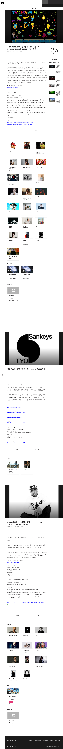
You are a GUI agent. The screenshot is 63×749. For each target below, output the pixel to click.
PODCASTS (35, 3)
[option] (51, 62)
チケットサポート (58, 740)
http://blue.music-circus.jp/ (13, 562)
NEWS (7, 1)
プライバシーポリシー (37, 740)
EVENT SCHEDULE (11, 300)
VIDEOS (30, 1)
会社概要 (51, 740)
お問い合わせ (45, 740)
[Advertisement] (34, 318)
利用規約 (30, 740)
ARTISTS (40, 1)
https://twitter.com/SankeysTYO (14, 417)
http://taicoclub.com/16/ (12, 87)
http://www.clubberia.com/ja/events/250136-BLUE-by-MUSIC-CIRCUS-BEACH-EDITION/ (25, 602)
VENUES (16, 1)
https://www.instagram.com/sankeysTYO (16, 422)
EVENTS (11, 1)
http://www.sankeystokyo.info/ (14, 407)
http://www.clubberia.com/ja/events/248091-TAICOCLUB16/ (20, 122)
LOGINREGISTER (53, 1)
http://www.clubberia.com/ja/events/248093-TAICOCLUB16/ (20, 124)
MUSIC (25, 1)
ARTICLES (21, 1)
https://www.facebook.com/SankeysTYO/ (16, 412)
